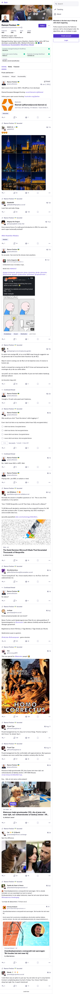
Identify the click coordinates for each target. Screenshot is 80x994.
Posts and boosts (7, 73)
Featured (16, 67)
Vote (4, 443)
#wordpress (5, 76)
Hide (42, 137)
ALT (32, 329)
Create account (66, 36)
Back (6, 2)
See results (12, 443)
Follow (42, 26)
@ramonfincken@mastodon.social (11, 27)
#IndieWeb (8, 236)
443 (3, 32)
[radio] (2, 426)
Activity (4, 67)
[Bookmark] (38, 117)
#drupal (13, 76)
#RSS (3, 236)
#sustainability (22, 76)
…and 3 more (32, 334)
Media (10, 67)
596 (12, 32)
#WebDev (16, 236)
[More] (49, 117)
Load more (26, 991)
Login (66, 40)
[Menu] (49, 25)
